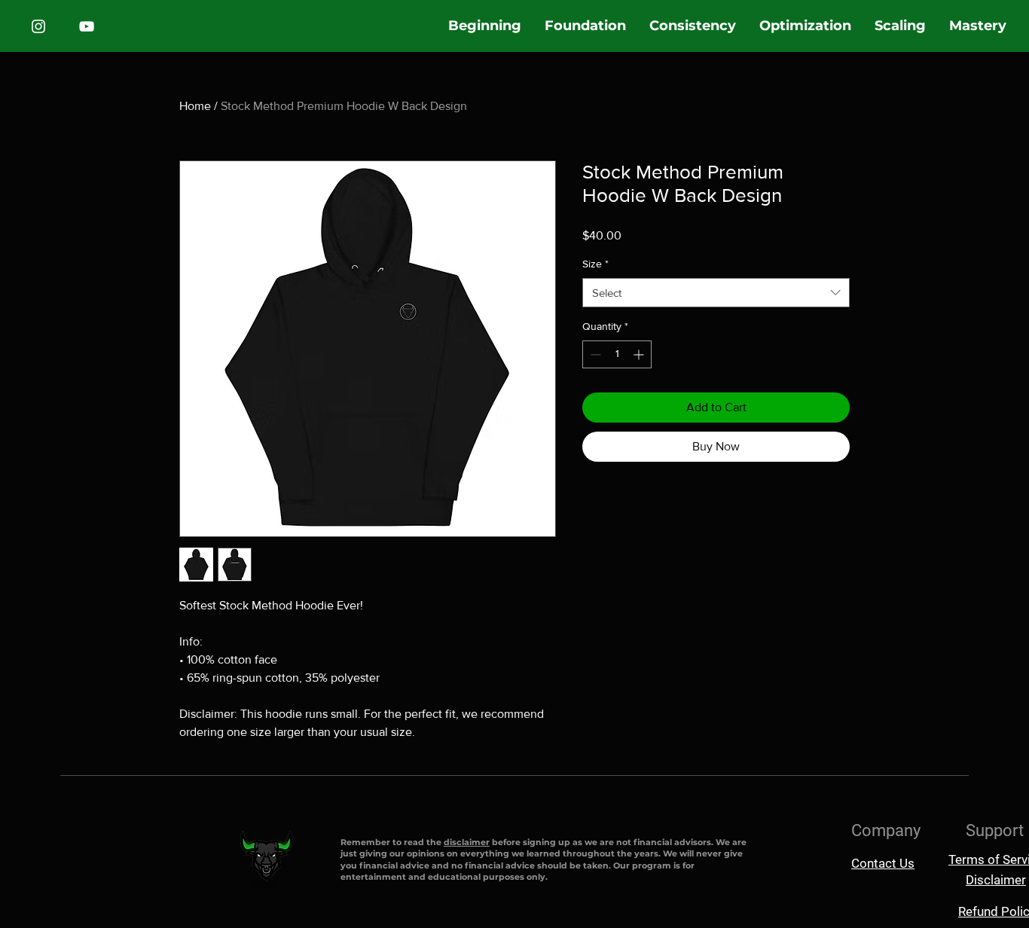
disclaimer (467, 842)
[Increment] (640, 354)
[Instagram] (38, 26)
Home (195, 105)
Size (595, 264)
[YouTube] (87, 26)
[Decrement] (594, 354)
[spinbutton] (617, 354)
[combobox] (716, 292)
